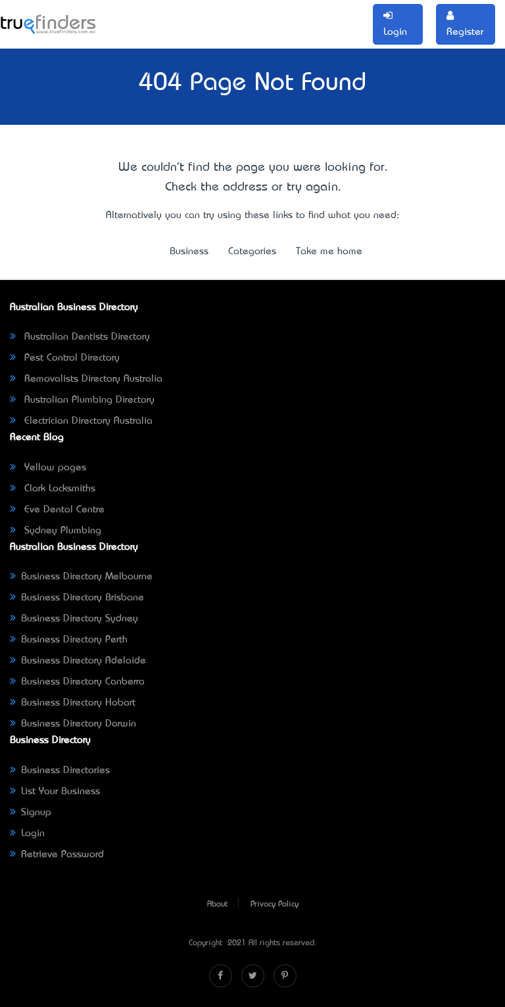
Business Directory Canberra (83, 681)
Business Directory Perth (74, 639)
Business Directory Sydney (79, 618)
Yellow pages (53, 467)
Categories (290, 16)
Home (133, 16)
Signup (36, 812)
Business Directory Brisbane (82, 597)
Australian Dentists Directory (85, 337)
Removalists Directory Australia (91, 379)
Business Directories (65, 770)
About (217, 904)
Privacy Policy (275, 904)
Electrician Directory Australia (87, 421)
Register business (231, 24)
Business (178, 16)
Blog (337, 16)
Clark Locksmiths (58, 488)
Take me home (329, 251)
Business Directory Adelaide (83, 660)
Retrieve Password (62, 854)
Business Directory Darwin (78, 723)
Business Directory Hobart (78, 702)
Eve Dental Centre (63, 509)
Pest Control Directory (70, 358)
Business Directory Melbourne (87, 576)
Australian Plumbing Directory (88, 400)
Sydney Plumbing (61, 530)
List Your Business (60, 791)
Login (33, 833)
